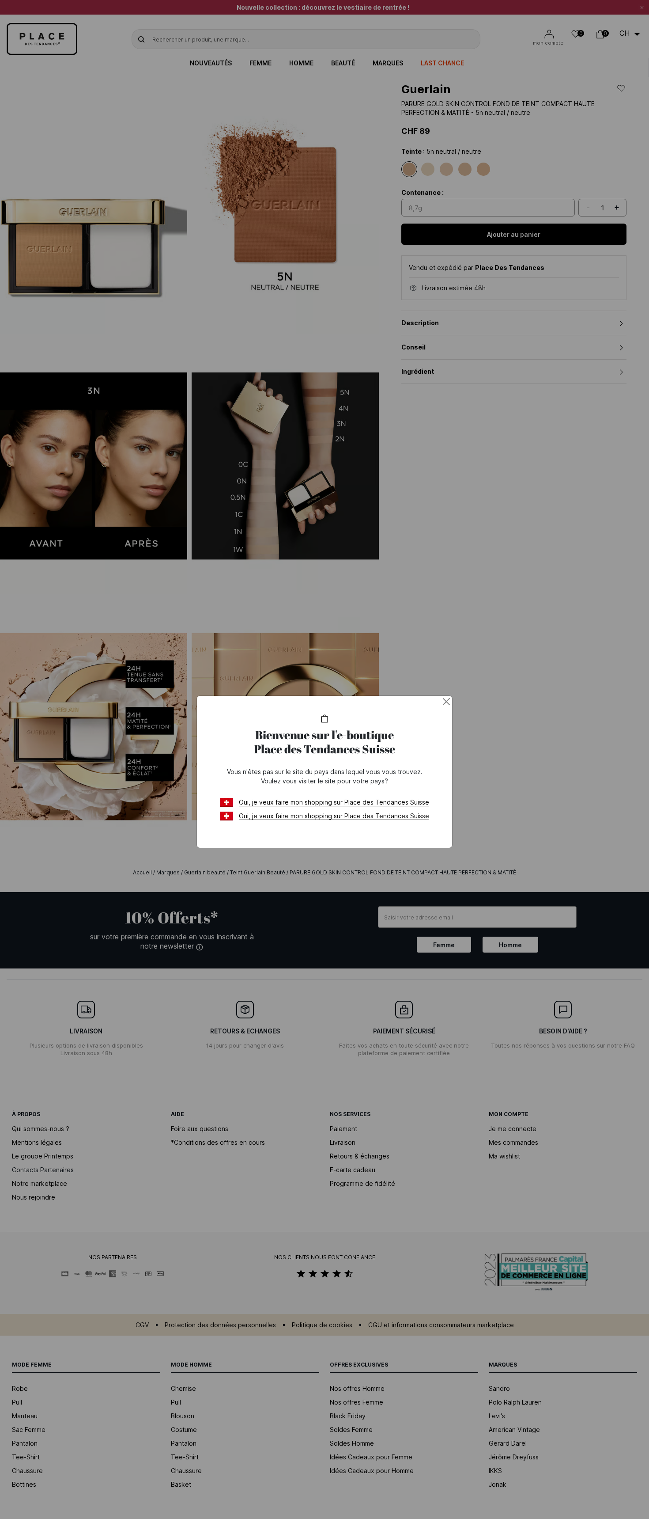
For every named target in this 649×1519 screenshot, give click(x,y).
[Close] (446, 702)
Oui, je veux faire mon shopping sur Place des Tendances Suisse (334, 802)
